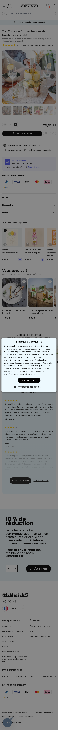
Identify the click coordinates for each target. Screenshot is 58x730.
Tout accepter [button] (29, 380)
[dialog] (28, 365)
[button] (29, 387)
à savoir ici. (31, 374)
